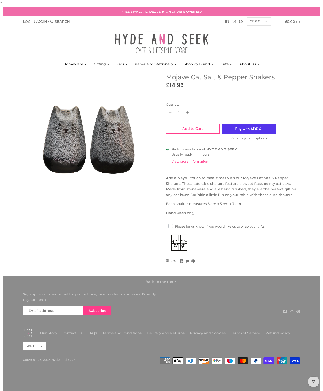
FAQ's (92, 333)
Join (42, 21)
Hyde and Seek (63, 360)
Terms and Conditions (122, 333)
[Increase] (187, 112)
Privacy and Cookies (208, 333)
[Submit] (52, 22)
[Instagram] (234, 21)
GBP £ (255, 21)
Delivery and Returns (166, 333)
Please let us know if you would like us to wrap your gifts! (220, 226)
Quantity (173, 104)
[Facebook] (227, 21)
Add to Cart (192, 129)
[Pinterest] (241, 21)
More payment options (248, 138)
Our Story (48, 333)
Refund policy (277, 333)
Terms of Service (245, 333)
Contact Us (72, 333)
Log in (29, 21)
